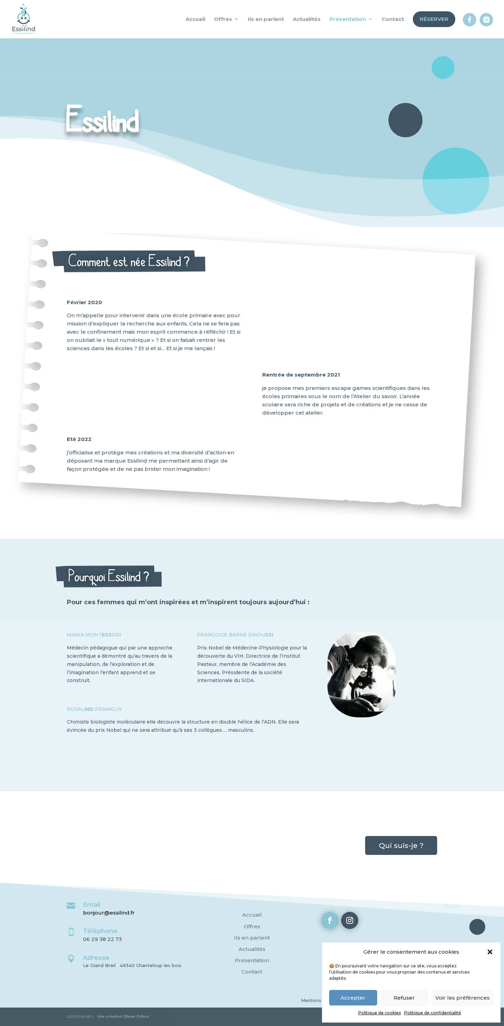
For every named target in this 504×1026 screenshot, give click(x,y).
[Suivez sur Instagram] (349, 920)
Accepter (352, 997)
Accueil (252, 914)
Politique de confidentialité (432, 1012)
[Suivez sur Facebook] (329, 920)
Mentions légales (319, 1000)
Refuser (404, 997)
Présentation (252, 960)
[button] (490, 952)
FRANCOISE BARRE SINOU (235, 635)
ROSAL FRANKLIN (94, 709)
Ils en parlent (252, 937)
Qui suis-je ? (401, 845)
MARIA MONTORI (94, 635)
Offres (252, 926)
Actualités (252, 949)
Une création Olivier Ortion (123, 1016)
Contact (251, 971)
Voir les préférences (462, 997)
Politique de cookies (379, 1012)
